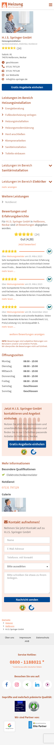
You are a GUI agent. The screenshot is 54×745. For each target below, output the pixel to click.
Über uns (10, 637)
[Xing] (27, 684)
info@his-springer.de (16, 79)
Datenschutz (42, 637)
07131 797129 (13, 66)
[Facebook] (6, 684)
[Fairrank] (47, 684)
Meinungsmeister (16, 256)
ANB (27, 641)
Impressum (25, 637)
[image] (14, 505)
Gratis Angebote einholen (27, 87)
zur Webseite (12, 74)
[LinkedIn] (37, 684)
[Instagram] (16, 684)
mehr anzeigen (9, 186)
